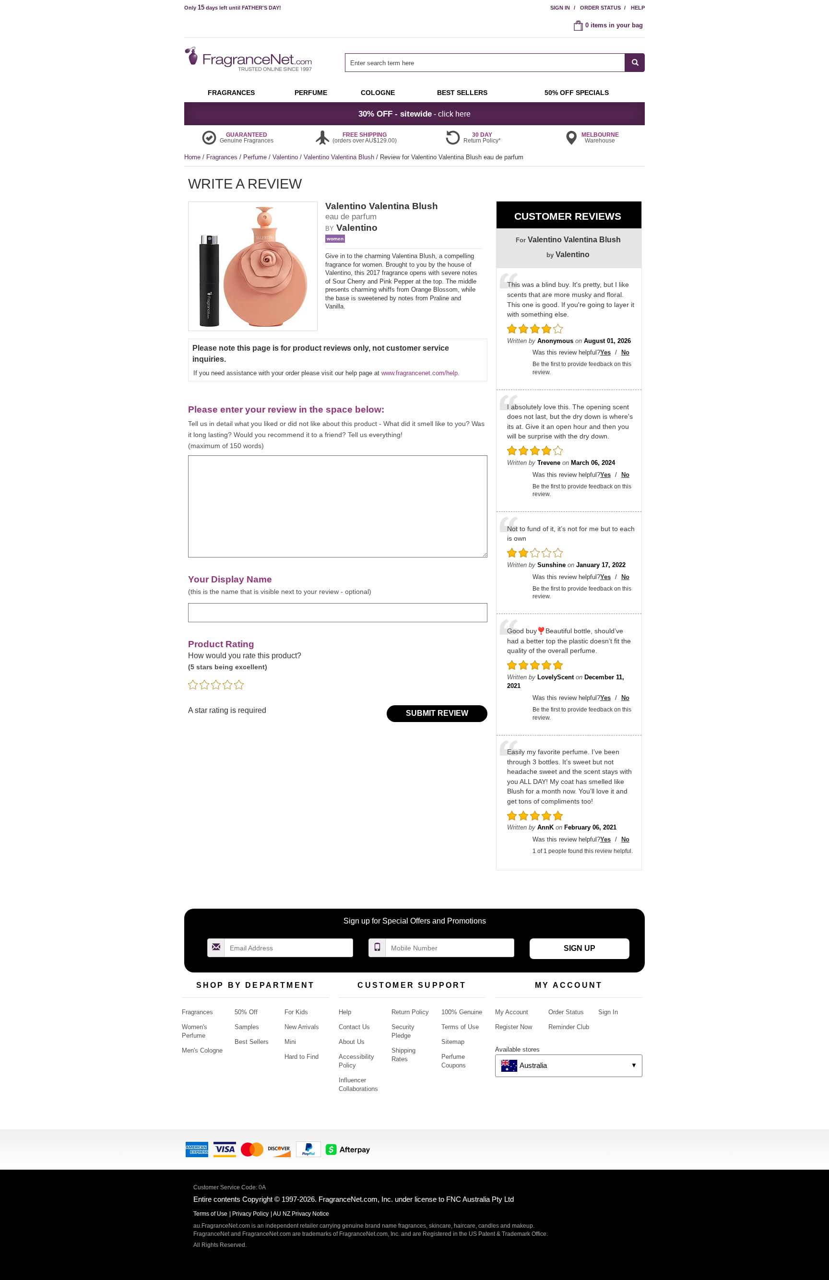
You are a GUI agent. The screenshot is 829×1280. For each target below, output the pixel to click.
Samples (247, 1027)
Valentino (286, 157)
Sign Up (579, 948)
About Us (352, 1041)
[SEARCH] (635, 62)
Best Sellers (252, 1041)
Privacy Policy (250, 1213)
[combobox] (495, 62)
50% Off (246, 1012)
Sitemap (452, 1041)
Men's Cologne (202, 1050)
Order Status (600, 8)
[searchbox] (485, 62)
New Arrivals (301, 1027)
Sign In (560, 8)
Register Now (513, 1027)
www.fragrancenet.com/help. (420, 373)
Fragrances (222, 157)
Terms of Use (460, 1027)
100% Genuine (461, 1012)
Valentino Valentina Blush (340, 157)
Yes (605, 352)
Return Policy (410, 1012)
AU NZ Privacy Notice (301, 1213)
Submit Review (437, 713)
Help (638, 8)
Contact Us (354, 1027)
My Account (511, 1012)
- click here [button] (414, 114)
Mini (290, 1041)
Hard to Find (301, 1056)
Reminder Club (568, 1027)
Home (192, 157)
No (625, 352)
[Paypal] (308, 1149)
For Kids (296, 1012)
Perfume (256, 157)
